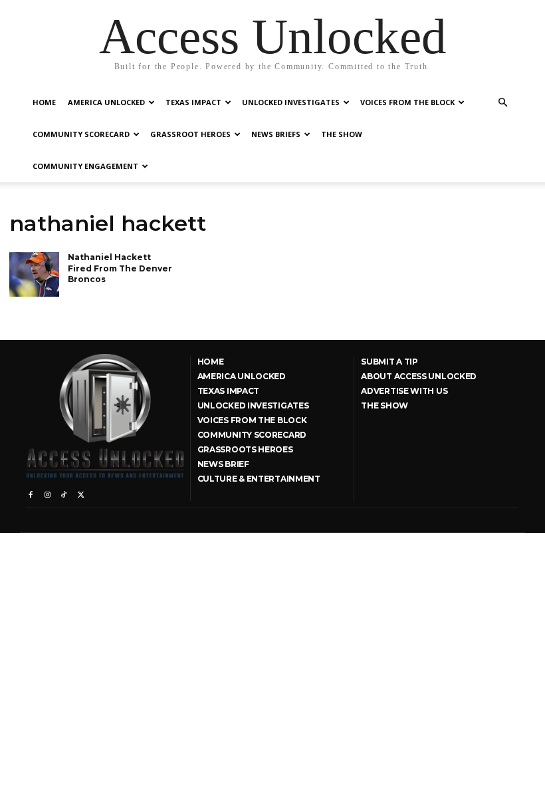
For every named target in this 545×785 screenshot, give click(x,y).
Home (44, 102)
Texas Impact (193, 102)
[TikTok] (64, 492)
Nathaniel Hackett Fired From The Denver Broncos (120, 268)
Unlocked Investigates (291, 102)
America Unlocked (106, 102)
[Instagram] (47, 492)
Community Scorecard (81, 134)
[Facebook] (30, 492)
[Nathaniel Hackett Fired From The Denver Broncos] (34, 274)
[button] (502, 102)
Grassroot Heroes (190, 134)
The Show (341, 134)
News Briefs (275, 134)
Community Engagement (85, 166)
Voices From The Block (407, 102)
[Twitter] (81, 492)
